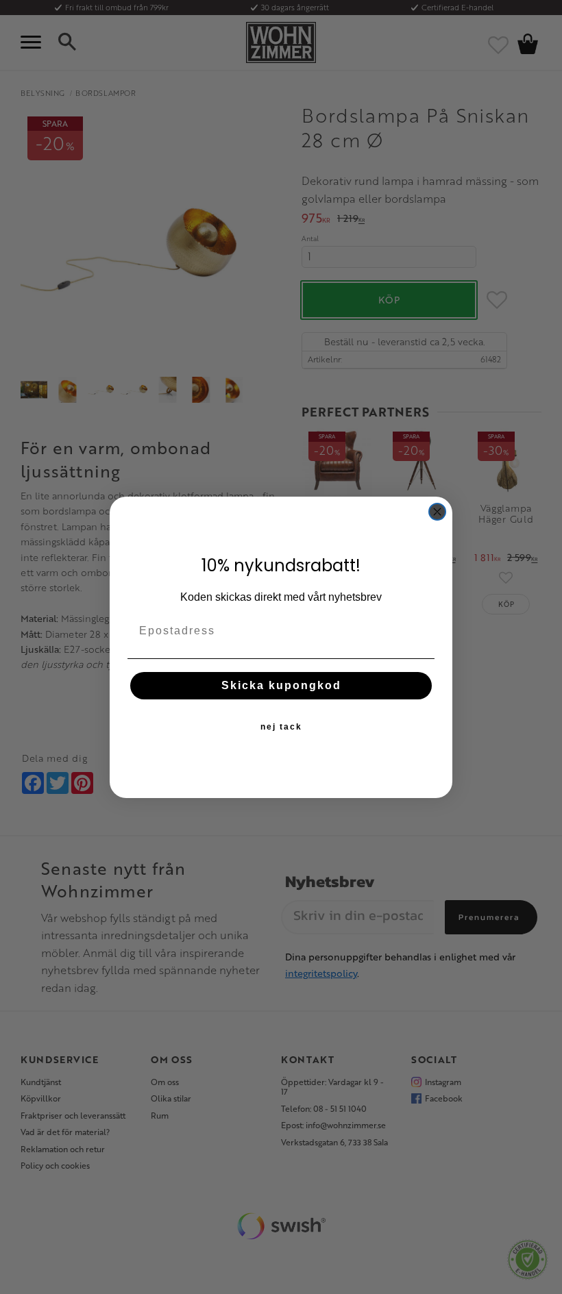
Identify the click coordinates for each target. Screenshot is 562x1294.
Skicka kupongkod (281, 685)
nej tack (281, 727)
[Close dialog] (437, 511)
